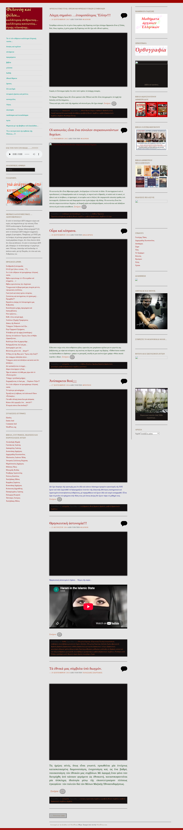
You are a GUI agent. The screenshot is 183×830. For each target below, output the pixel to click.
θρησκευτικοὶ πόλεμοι (100, 646)
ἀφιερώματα (11, 57)
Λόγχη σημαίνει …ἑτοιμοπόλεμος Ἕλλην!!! (80, 15)
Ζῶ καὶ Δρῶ (10, 89)
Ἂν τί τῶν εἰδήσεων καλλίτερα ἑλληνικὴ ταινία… (21, 39)
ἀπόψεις (82, 799)
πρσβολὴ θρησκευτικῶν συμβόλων (95, 216)
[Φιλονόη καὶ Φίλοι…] (24, 30)
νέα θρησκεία (112, 649)
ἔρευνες (9, 84)
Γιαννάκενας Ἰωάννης (13, 445)
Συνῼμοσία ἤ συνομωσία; (14, 266)
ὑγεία (8, 120)
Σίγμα (137, 247)
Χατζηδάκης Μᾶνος (13, 479)
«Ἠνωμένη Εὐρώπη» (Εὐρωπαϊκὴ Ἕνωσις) (91, 641)
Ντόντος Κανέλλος (12, 476)
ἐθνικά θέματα (11, 78)
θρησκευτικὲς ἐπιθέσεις (70, 646)
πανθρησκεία (61, 652)
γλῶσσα (9, 68)
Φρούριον (87, 385)
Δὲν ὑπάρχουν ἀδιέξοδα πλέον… (17, 357)
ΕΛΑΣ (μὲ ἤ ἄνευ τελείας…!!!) (16, 269)
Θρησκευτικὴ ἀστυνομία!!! (68, 523)
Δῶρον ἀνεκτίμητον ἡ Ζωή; (15, 369)
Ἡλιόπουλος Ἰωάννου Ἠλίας (16, 457)
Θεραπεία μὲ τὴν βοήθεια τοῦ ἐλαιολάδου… (22, 126)
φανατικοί (83, 366)
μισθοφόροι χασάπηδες (100, 649)
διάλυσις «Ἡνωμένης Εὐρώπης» (91, 644)
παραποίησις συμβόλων (93, 799)
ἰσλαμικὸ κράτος (64, 649)
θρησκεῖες (106, 110)
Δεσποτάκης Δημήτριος (14, 451)
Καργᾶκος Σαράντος (13, 482)
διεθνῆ (8, 73)
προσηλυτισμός (88, 652)
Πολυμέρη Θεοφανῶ (13, 495)
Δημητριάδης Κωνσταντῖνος (15, 454)
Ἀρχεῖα (137, 434)
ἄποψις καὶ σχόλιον (13, 47)
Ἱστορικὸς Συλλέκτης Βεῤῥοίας (17, 461)
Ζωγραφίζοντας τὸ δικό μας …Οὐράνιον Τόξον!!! (23, 381)
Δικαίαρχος (87, 235)
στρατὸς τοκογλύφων (84, 654)
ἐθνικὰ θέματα (85, 110)
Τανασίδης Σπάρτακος (92, 673)
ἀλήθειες (94, 214)
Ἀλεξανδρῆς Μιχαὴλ (13, 442)
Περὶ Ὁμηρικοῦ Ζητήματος (15, 329)
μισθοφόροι (88, 649)
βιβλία (8, 62)
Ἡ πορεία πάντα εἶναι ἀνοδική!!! (17, 405)
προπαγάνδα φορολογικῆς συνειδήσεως (68, 113)
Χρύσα (137, 265)
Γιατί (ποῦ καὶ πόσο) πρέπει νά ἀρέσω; (19, 293)
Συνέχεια (109, 103)
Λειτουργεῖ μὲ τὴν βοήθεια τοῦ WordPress (63, 825)
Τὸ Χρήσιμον (139, 253)
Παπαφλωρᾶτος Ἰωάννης (14, 492)
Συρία (93, 654)
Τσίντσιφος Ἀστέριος (13, 498)
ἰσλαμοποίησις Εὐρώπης (77, 649)
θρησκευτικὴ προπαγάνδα (85, 646)
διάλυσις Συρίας (106, 644)
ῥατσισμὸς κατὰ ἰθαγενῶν (65, 654)
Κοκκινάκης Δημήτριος (14, 485)
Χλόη (137, 262)
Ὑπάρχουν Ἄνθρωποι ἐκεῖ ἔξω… (17, 326)
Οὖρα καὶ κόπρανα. (62, 231)
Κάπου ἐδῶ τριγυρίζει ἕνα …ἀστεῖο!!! (19, 402)
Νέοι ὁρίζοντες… (12, 314)
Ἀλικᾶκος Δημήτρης (92, 364)
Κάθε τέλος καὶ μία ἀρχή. (14, 317)
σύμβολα (60, 115)
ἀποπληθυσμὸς (63, 644)
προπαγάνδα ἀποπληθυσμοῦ (74, 652)
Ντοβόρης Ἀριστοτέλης (14, 473)
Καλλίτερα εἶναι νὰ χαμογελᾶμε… (17, 342)
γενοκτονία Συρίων (74, 644)
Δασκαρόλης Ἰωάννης (13, 448)
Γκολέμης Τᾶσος (141, 237)
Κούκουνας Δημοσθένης (14, 489)
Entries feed (10, 421)
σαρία (75, 654)
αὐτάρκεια (10, 52)
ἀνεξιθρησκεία (84, 506)
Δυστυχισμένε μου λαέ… (14, 348)
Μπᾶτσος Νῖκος (11, 467)
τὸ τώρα (109, 216)
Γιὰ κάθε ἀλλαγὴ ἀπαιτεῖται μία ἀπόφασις (20, 399)
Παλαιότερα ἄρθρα (58, 815)
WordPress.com (102, 825)
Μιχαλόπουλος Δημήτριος (15, 464)
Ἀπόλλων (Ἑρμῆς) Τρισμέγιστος (17, 320)
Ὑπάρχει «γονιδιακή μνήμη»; (16, 378)
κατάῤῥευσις (62, 216)
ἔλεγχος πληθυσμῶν (96, 110)
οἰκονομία (10, 110)
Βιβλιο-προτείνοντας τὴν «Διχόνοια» (18, 284)
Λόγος (8, 105)
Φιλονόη (87, 19)
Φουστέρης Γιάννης (69, 115)
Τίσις (137, 250)
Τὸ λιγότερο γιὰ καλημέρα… (16, 390)
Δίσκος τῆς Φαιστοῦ (13, 323)
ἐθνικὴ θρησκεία (94, 506)
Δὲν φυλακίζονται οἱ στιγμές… (16, 366)
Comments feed (11, 424)
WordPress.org (11, 427)
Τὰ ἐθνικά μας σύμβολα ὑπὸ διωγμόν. (75, 668)
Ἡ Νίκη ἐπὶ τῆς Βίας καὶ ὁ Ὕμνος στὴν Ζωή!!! (22, 354)
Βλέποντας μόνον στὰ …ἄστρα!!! (17, 351)
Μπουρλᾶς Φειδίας (12, 470)
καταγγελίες (10, 99)
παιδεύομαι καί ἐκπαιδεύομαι (17, 115)
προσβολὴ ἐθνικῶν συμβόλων (90, 113)
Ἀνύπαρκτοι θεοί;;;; (63, 381)
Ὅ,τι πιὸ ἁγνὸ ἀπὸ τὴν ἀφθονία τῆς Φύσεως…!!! (19, 132)
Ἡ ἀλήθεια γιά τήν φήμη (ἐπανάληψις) (19, 333)
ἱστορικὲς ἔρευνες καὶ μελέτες (17, 94)
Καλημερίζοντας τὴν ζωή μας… (17, 345)
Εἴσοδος (9, 418)
